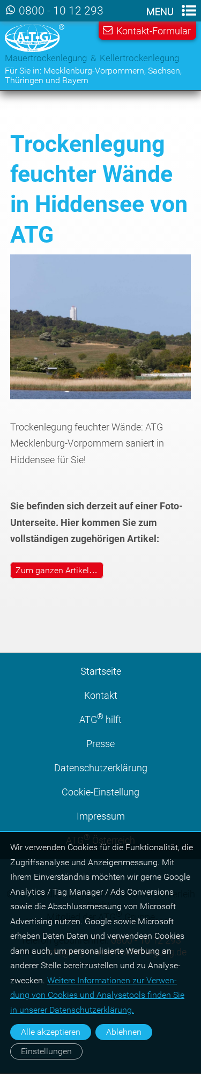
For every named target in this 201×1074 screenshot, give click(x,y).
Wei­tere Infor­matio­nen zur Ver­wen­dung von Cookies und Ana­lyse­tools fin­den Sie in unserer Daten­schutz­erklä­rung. (97, 994)
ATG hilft (100, 718)
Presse (100, 743)
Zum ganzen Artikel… (57, 570)
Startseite (100, 671)
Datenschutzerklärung (100, 767)
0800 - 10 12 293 (61, 10)
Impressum (101, 816)
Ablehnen (124, 1032)
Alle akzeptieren (50, 1032)
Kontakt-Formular (153, 30)
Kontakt (100, 695)
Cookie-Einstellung (100, 792)
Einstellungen (46, 1051)
